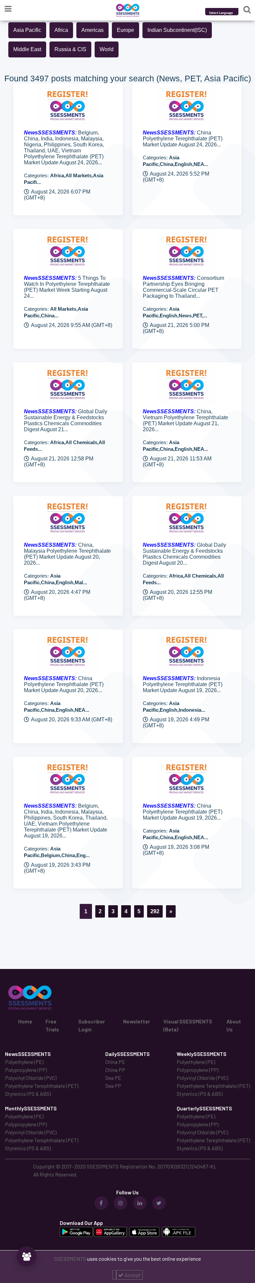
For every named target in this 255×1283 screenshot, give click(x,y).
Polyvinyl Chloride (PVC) (30, 1078)
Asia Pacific (27, 30)
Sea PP (113, 1086)
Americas (92, 30)
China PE (115, 1062)
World (107, 49)
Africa (61, 30)
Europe (125, 30)
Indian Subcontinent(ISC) (177, 30)
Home (25, 1021)
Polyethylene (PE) (24, 1062)
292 (154, 911)
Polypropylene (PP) (26, 1070)
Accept (132, 1275)
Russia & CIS (70, 49)
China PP (115, 1070)
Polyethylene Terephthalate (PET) (41, 1086)
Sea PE (113, 1078)
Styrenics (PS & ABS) (28, 1093)
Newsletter (136, 1021)
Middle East (27, 49)
